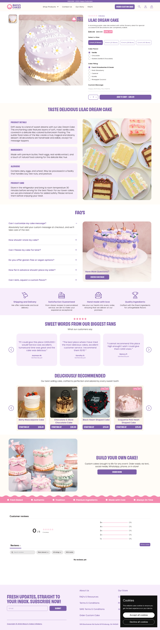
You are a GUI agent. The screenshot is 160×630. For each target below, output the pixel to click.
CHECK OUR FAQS (97, 277)
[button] (151, 6)
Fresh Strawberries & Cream (103, 67)
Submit (58, 609)
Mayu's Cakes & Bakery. (32, 624)
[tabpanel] (80, 567)
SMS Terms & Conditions (92, 609)
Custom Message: (96, 85)
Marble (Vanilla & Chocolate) (102, 58)
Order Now (117, 472)
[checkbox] (69, 552)
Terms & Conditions (89, 603)
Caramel (95, 73)
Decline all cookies (139, 622)
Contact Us (67, 7)
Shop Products (49, 7)
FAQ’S (90, 7)
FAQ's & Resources (89, 597)
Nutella (94, 76)
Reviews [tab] (15, 545)
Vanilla (94, 52)
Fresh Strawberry (98, 70)
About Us (84, 590)
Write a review (145, 544)
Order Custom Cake (124, 7)
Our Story (80, 7)
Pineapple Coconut (99, 79)
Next (148, 349)
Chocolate (96, 55)
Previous (11, 349)
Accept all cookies (139, 615)
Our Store (123, 590)
